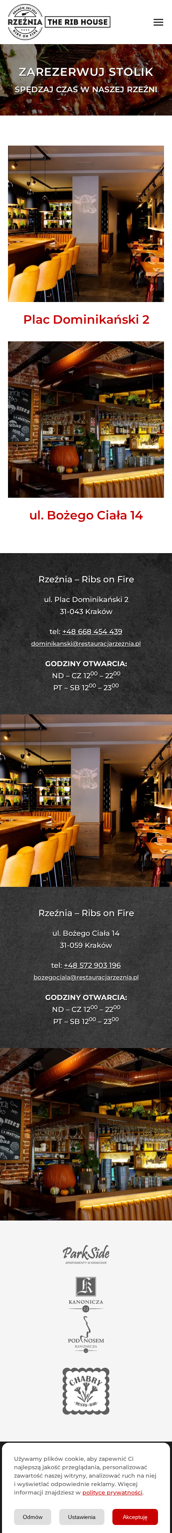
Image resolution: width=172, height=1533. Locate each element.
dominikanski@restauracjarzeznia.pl (86, 643)
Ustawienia (82, 1517)
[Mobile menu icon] (158, 22)
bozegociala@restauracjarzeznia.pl (86, 977)
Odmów (32, 1517)
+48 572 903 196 (92, 965)
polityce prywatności (112, 1492)
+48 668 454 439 (92, 631)
